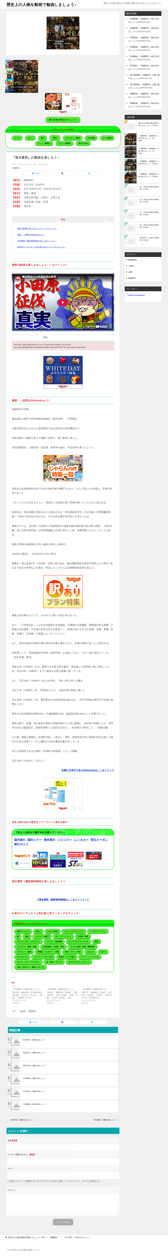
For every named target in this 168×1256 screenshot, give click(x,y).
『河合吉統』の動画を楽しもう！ (34, 1091)
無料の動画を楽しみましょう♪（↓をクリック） (37, 228)
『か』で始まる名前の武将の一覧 (148, 213)
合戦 (130, 272)
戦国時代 (16, 168)
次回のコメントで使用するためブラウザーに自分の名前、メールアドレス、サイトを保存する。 (55, 1181)
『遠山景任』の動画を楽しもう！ (34, 1053)
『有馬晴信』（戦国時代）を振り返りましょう (148, 162)
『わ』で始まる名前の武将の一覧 (148, 188)
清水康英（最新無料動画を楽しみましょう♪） (36, 241)
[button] (46, 33)
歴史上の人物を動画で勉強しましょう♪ (42, 4)
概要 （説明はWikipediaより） (31, 235)
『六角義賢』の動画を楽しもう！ (34, 1104)
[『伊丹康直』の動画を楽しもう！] (29, 996)
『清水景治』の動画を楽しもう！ (21, 1120)
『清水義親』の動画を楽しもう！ (104, 1120)
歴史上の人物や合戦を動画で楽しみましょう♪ (148, 124)
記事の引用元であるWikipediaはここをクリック (88, 770)
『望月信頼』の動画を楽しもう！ (34, 1065)
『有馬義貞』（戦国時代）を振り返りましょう (148, 175)
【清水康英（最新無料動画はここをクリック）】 (63, 899)
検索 (45, 337)
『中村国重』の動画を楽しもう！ (34, 1078)
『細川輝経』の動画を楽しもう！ (34, 1040)
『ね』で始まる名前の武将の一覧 (148, 201)
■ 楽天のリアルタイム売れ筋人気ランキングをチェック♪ (41, 247)
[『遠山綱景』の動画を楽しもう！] (98, 996)
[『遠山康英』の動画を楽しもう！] (63, 996)
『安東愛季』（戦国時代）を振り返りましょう (148, 138)
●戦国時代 (132, 260)
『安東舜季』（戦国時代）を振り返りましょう (148, 151)
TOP (26, 1237)
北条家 (22, 1011)
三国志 (131, 266)
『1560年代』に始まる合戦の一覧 (148, 239)
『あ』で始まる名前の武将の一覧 (148, 226)
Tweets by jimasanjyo (136, 295)
